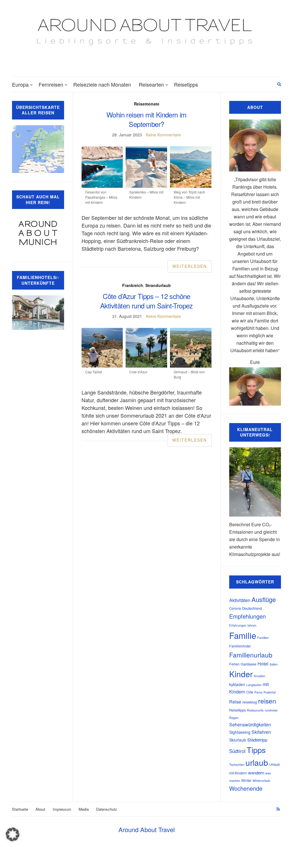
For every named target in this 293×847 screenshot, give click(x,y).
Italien (274, 664)
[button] (12, 834)
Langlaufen (254, 685)
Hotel (263, 663)
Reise (235, 701)
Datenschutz (106, 809)
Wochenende (245, 788)
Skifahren (261, 732)
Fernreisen (51, 84)
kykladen (237, 684)
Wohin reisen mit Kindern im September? (146, 119)
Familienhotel (240, 646)
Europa (20, 84)
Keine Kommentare (163, 134)
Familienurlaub (250, 654)
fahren (252, 625)
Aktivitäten (239, 600)
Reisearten (151, 84)
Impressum (62, 809)
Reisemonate (146, 104)
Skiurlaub (237, 740)
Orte (249, 692)
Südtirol (237, 751)
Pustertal (270, 692)
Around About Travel (146, 829)
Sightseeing (239, 732)
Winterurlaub (261, 780)
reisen (267, 700)
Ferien (234, 664)
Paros (258, 692)
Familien (263, 637)
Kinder (241, 673)
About (40, 809)
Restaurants (255, 710)
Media (84, 809)
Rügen (233, 718)
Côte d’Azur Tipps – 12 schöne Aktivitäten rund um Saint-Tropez (146, 301)
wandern (256, 773)
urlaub (257, 762)
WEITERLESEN (189, 266)
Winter (246, 780)
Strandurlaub (158, 285)
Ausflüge (264, 599)
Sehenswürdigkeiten (250, 724)
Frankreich (132, 285)
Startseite (20, 809)
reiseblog (249, 702)
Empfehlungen (247, 616)
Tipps (256, 749)
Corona (235, 608)
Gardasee (248, 664)
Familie (242, 635)
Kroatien (259, 676)
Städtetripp (257, 740)
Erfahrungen (237, 625)
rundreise (271, 710)
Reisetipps (186, 84)
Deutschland (252, 608)
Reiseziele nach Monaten (102, 84)
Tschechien (236, 764)
